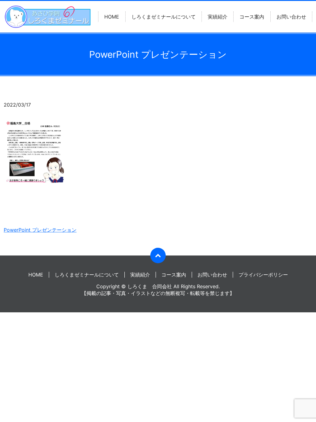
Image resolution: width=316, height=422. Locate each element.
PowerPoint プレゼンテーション (40, 230)
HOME (111, 17)
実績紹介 (217, 17)
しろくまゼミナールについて (163, 17)
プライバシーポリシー (263, 275)
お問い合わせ (291, 17)
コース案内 (251, 17)
